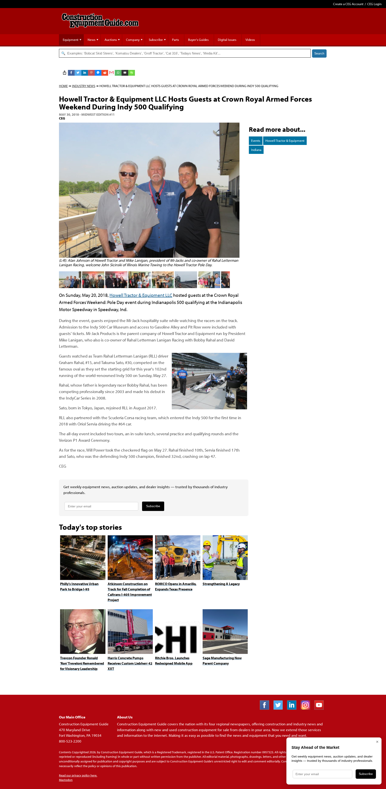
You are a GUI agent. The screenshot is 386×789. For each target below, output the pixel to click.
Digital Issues (227, 40)
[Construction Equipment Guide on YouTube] (320, 708)
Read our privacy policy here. (78, 775)
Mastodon (66, 780)
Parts (175, 40)
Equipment (70, 40)
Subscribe (156, 40)
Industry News (83, 86)
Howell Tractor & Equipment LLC (140, 295)
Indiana (256, 150)
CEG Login (374, 4)
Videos (250, 40)
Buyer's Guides (198, 40)
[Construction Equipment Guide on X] (279, 708)
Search (319, 53)
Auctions (111, 40)
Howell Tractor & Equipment (284, 140)
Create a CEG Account (348, 4)
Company (133, 40)
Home (63, 86)
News (91, 40)
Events (255, 140)
